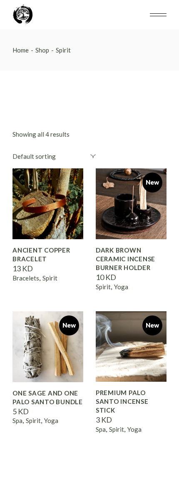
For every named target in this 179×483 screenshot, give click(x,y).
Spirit (49, 278)
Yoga (121, 286)
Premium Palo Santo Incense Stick (122, 401)
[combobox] (54, 156)
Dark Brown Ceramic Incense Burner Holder (125, 258)
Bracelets (25, 278)
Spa (17, 420)
